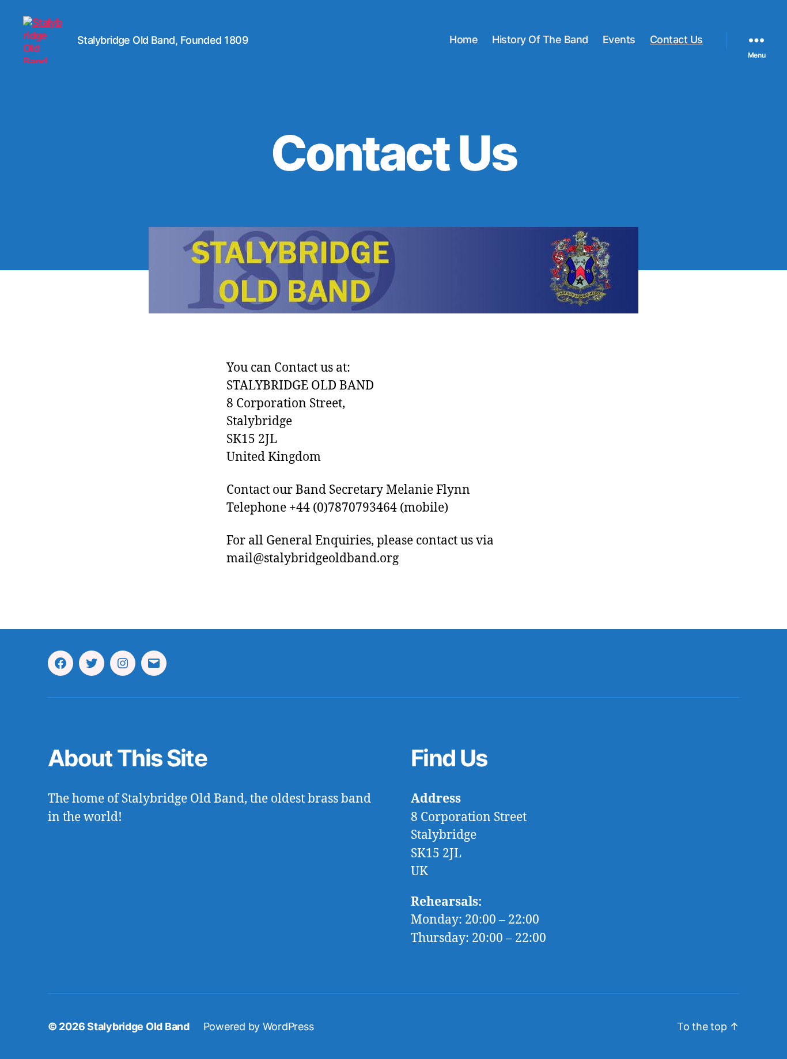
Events (619, 39)
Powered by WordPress (258, 1026)
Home (463, 39)
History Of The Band (540, 39)
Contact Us (676, 39)
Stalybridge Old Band (138, 1026)
